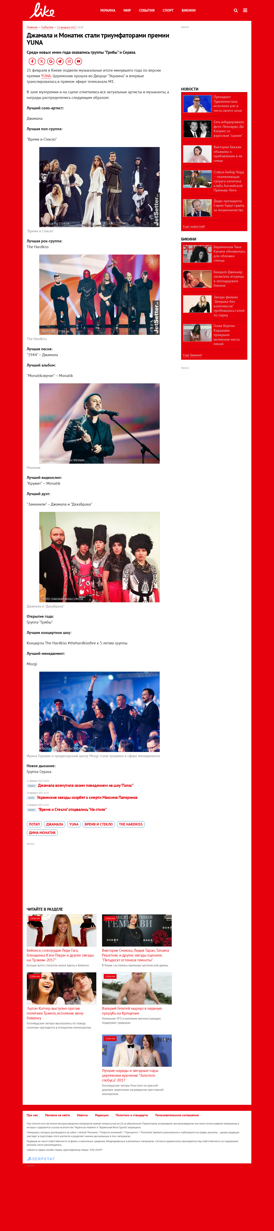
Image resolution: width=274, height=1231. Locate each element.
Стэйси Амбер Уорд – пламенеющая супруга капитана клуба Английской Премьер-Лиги (229, 181)
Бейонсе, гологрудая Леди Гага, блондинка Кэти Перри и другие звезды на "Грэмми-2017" (60, 955)
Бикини (189, 10)
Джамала (54, 824)
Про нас (32, 1115)
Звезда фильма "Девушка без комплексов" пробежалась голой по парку (229, 306)
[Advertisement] (99, 874)
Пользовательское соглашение (177, 1115)
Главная (32, 27)
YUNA (46, 75)
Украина (107, 10)
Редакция (102, 1115)
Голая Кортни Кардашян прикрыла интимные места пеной (227, 334)
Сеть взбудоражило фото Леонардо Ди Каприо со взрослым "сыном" (229, 129)
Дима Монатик (42, 832)
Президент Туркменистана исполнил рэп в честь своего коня (228, 103)
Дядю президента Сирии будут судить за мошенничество (229, 205)
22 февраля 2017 (66, 27)
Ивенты (82, 1115)
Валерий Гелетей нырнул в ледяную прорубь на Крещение (132, 1011)
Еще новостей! (194, 226)
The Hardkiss (131, 824)
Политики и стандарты (132, 1115)
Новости (189, 89)
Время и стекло (99, 824)
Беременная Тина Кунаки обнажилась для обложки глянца (229, 254)
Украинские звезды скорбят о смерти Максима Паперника (82, 797)
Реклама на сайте (57, 1115)
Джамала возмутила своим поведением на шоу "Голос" (80, 785)
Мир (127, 10)
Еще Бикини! (192, 355)
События (146, 10)
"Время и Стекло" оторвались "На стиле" (67, 809)
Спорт (168, 10)
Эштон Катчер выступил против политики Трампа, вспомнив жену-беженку (55, 1013)
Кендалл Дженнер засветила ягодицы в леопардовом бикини (229, 279)
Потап (34, 824)
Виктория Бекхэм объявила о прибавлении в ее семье (228, 154)
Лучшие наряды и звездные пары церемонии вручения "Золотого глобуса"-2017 (130, 1075)
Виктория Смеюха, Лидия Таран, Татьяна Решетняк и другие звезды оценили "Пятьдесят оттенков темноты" (135, 955)
